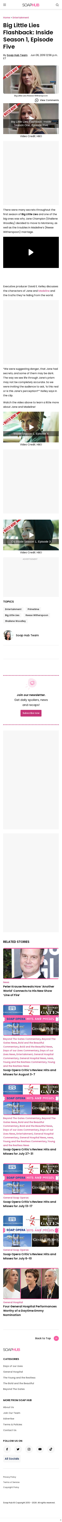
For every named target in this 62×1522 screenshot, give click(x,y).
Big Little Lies (12, 615)
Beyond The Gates (14, 1389)
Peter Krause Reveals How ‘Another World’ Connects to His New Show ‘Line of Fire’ (28, 990)
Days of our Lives (13, 1366)
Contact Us (9, 1430)
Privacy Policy (9, 1477)
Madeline (44, 291)
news (50, 1058)
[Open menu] (4, 5)
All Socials (12, 1459)
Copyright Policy (11, 1487)
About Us (8, 1407)
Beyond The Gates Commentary (22, 1039)
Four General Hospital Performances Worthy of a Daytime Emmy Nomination (30, 1310)
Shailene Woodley (15, 621)
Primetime (33, 609)
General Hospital (13, 1302)
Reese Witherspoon (37, 615)
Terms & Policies (12, 1424)
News (6, 982)
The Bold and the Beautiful (18, 1383)
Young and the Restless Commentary (25, 1062)
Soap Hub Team (17, 55)
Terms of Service (11, 1482)
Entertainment (13, 609)
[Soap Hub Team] (9, 635)
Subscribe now (31, 713)
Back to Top (43, 1338)
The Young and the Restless (19, 1377)
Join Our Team (11, 1413)
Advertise (8, 1418)
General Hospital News (33, 1058)
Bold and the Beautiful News (36, 1046)
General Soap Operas (16, 1197)
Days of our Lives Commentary (21, 1050)
